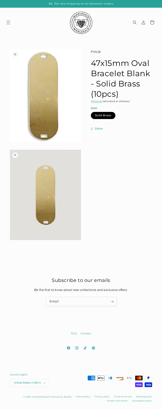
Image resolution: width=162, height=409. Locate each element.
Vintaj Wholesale (41, 397)
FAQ (74, 333)
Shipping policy (144, 396)
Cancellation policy (142, 401)
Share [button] (99, 128)
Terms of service (123, 396)
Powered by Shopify (61, 397)
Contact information (117, 401)
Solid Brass (103, 115)
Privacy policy (102, 396)
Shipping (96, 101)
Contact (86, 333)
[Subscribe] (112, 301)
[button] (8, 22)
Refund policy (83, 396)
